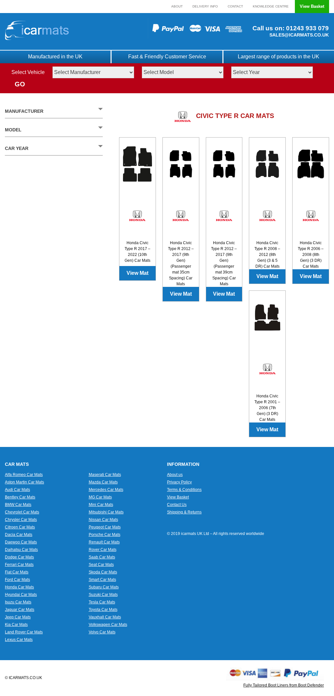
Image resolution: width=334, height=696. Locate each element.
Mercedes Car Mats (106, 489)
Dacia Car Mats (18, 534)
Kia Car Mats (16, 624)
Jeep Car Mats (18, 617)
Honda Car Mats (19, 587)
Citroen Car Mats (20, 527)
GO (20, 84)
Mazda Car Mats (103, 482)
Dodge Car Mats (19, 557)
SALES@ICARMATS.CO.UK (299, 34)
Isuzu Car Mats (18, 602)
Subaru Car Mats (104, 587)
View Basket (312, 6)
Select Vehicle (28, 72)
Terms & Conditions (184, 489)
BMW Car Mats (18, 504)
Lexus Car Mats (19, 639)
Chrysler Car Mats (21, 519)
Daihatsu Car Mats (21, 549)
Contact (235, 6)
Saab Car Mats (102, 557)
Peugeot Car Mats (105, 527)
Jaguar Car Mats (19, 609)
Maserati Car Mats (105, 474)
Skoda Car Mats (103, 572)
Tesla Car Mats (102, 602)
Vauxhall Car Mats (105, 617)
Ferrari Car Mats (19, 564)
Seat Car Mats (101, 564)
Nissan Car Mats (103, 519)
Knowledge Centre (271, 6)
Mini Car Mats (101, 504)
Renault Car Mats (104, 542)
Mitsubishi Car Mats (106, 512)
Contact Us (177, 504)
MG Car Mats (100, 497)
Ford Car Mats (17, 579)
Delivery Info (205, 6)
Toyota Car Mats (103, 609)
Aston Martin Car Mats (24, 482)
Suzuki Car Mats (103, 594)
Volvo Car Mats (102, 632)
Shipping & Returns (184, 512)
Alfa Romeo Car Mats (24, 474)
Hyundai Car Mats (21, 594)
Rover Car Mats (102, 549)
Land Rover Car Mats (24, 632)
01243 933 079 (306, 28)
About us (175, 474)
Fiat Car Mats (16, 572)
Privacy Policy (179, 482)
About (177, 6)
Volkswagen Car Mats (108, 624)
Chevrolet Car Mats (22, 512)
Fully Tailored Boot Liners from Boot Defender (283, 685)
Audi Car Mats (17, 489)
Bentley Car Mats (20, 497)
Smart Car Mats (102, 579)
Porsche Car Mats (104, 534)
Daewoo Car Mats (21, 542)
